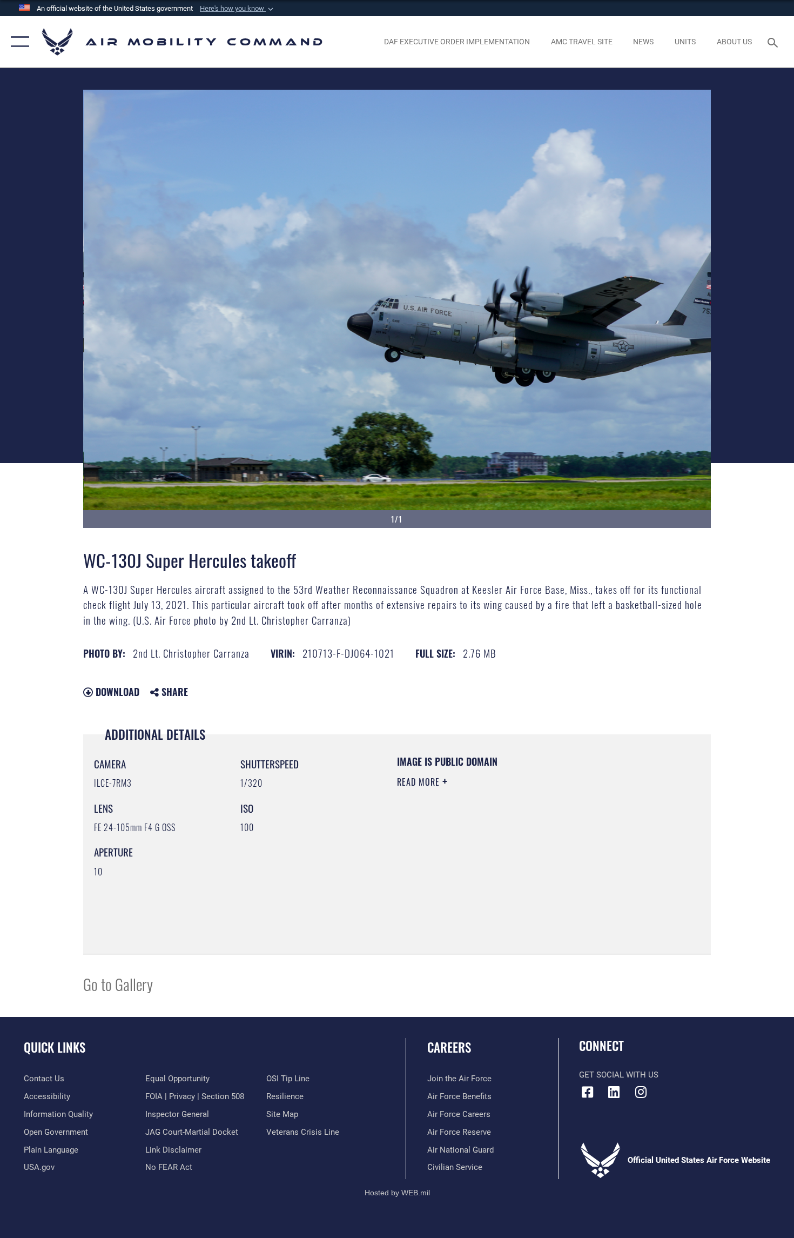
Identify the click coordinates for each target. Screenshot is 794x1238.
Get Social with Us (618, 1075)
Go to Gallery (118, 983)
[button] (237, 8)
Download (116, 692)
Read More (419, 781)
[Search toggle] (774, 41)
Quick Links (54, 1047)
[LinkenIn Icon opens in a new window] (614, 1092)
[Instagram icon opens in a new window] (640, 1092)
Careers (449, 1047)
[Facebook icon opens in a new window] (587, 1092)
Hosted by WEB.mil (397, 1192)
